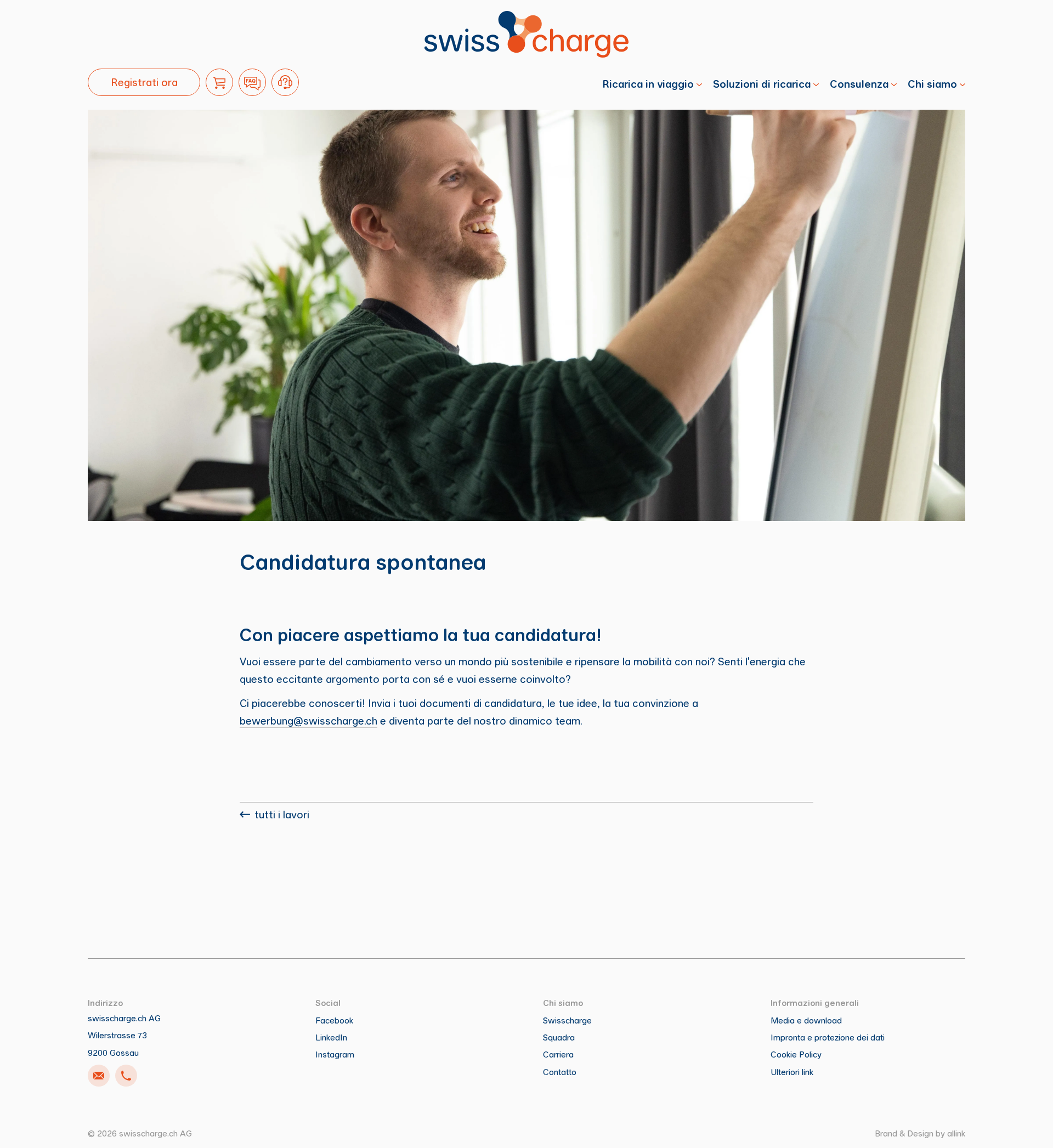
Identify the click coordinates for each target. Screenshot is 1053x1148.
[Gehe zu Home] (526, 34)
